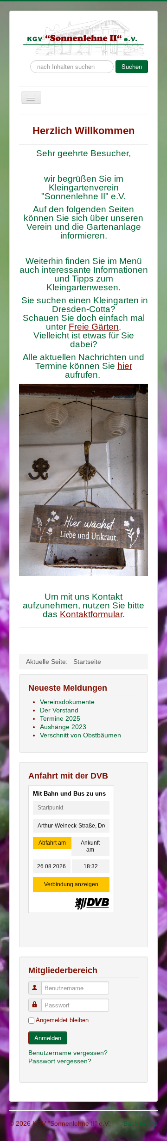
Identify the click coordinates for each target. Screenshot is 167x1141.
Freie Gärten (94, 326)
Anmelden (47, 1037)
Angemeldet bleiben (62, 1020)
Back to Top (140, 1123)
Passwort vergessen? (59, 1061)
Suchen (132, 66)
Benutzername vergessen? (68, 1052)
